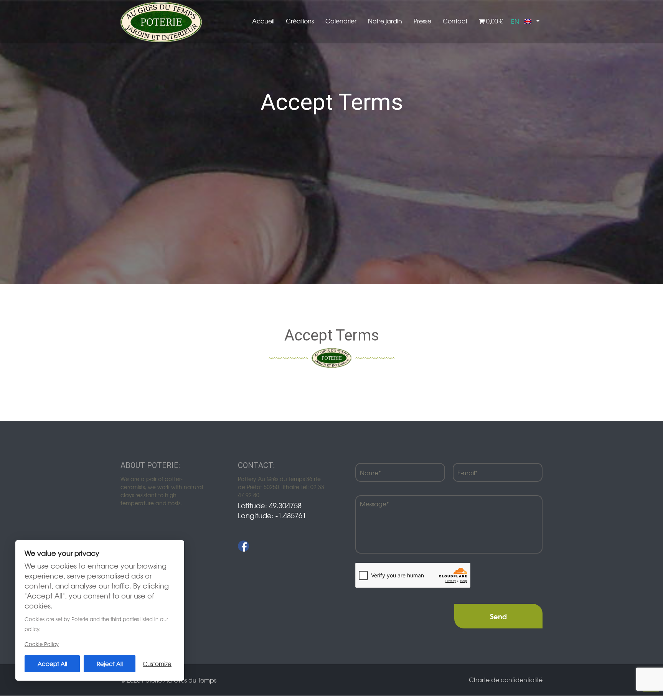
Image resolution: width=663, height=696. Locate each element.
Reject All (110, 664)
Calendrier (340, 20)
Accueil (263, 20)
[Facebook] (243, 546)
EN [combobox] (515, 21)
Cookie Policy (42, 644)
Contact (455, 20)
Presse (422, 20)
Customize (157, 664)
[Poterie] (161, 21)
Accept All (52, 664)
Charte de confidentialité (506, 679)
